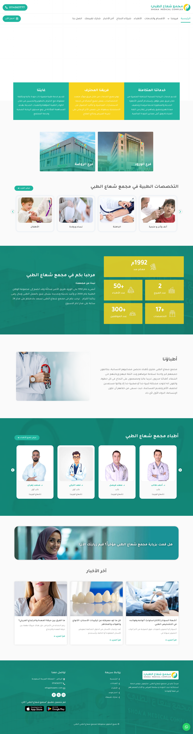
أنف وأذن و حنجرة (158, 227)
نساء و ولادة (76, 227)
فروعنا (174, 18)
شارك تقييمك (93, 18)
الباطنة (117, 227)
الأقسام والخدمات (154, 18)
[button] (12, 211)
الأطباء (138, 18)
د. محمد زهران (76, 485)
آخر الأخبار (108, 18)
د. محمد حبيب (35, 485)
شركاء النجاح (123, 18)
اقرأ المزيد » (171, 640)
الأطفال (35, 227)
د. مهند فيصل (158, 485)
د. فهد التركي (117, 485)
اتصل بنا (77, 18)
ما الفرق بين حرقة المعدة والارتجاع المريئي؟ (42, 620)
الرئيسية (185, 18)
